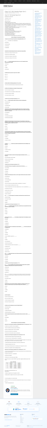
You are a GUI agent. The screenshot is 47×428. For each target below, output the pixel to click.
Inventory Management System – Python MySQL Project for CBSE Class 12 (38, 39)
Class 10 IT (6, 381)
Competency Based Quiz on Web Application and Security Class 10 (38, 14)
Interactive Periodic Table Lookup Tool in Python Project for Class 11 (38, 53)
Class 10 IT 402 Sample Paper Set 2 (9, 382)
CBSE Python (8, 6)
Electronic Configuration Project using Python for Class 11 (38, 50)
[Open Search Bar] (42, 3)
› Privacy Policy (21, 422)
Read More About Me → (14, 394)
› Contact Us (21, 421)
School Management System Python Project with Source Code (38, 41)
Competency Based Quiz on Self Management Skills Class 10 (38, 26)
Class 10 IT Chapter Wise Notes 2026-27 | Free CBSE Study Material (38, 48)
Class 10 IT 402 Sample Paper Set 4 (9, 383)
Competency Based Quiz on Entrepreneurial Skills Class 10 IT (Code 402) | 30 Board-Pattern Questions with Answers (38, 21)
